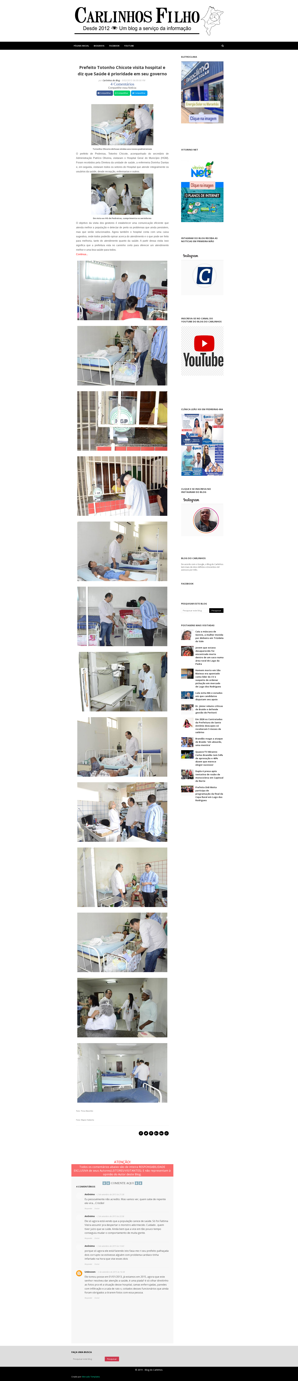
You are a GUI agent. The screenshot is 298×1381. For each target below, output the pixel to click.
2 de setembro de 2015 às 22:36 (110, 1216)
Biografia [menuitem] (99, 45)
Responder (88, 1208)
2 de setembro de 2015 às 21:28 (110, 1194)
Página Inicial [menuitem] (81, 45)
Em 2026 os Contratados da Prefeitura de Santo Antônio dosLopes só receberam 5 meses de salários (208, 726)
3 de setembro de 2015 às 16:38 (111, 1272)
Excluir (97, 1208)
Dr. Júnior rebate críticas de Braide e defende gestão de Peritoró (209, 709)
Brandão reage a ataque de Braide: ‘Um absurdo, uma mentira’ (209, 742)
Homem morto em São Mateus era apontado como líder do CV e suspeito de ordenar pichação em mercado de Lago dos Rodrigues (208, 678)
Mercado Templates (91, 1376)
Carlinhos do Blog (111, 80)
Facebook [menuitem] (114, 45)
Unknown (90, 1271)
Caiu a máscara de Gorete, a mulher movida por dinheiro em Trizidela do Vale (209, 636)
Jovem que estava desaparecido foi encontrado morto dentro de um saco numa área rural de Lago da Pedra (209, 655)
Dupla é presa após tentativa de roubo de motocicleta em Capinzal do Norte (209, 776)
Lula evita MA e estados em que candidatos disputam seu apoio (208, 696)
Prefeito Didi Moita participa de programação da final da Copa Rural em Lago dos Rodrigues (209, 794)
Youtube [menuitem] (129, 45)
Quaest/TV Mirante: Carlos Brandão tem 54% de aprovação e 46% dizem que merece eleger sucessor (209, 758)
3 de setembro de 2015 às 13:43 (110, 1246)
